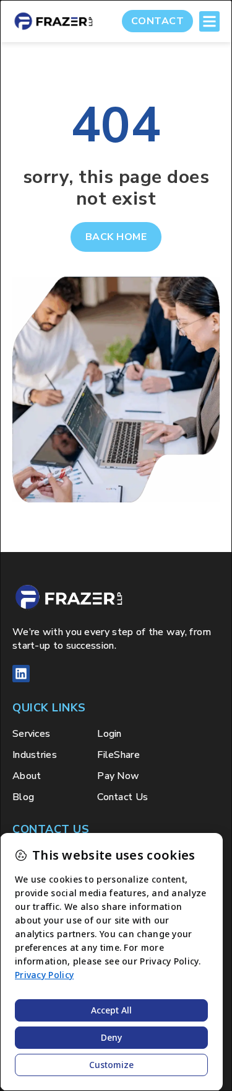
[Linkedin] (21, 673)
